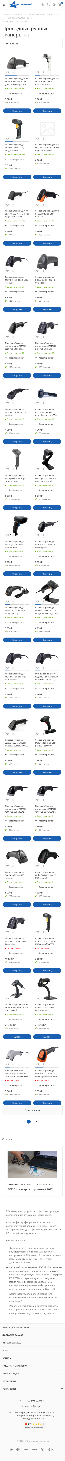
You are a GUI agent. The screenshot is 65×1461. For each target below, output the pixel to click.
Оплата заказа (11, 1342)
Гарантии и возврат (14, 1365)
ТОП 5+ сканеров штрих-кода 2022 (30, 1189)
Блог (5, 1350)
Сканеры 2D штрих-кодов (20, 17)
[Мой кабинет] (54, 4)
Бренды (6, 1358)
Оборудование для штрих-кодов (43, 14)
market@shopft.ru (34, 1406)
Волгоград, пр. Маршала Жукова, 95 (35, 1412)
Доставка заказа (12, 1335)
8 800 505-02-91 (33, 1400)
